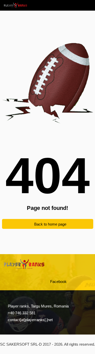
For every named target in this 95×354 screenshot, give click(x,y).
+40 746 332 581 (21, 313)
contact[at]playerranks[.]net (30, 320)
